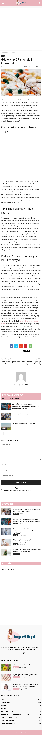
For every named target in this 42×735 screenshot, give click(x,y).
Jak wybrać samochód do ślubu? (24, 424)
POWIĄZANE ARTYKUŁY (12, 395)
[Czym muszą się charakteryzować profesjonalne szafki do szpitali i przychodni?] (6, 531)
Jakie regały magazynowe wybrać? (25, 414)
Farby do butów (7, 711)
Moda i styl (16, 554)
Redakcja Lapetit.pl (10, 66)
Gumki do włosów (7, 721)
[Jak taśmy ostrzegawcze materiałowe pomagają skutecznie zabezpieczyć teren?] (6, 406)
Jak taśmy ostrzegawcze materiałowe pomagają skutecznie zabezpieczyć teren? (25, 406)
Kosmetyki (16, 677)
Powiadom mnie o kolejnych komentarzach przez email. (19, 488)
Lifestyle (4, 428)
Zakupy (15, 535)
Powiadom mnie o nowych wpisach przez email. (17, 490)
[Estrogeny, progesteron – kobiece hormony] (6, 667)
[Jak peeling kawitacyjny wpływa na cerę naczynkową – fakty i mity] (6, 542)
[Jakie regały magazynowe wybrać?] (6, 416)
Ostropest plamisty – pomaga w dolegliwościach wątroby (31, 363)
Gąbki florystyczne (8, 724)
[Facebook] (18, 653)
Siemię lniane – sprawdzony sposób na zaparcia (10, 363)
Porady (3, 56)
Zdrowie (15, 513)
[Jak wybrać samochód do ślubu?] (6, 426)
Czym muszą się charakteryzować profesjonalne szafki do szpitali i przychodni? (24, 531)
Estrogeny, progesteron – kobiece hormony (26, 665)
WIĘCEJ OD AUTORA (10, 398)
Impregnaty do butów (9, 718)
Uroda (15, 544)
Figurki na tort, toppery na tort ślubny (15, 715)
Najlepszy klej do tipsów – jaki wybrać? (25, 675)
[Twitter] (24, 653)
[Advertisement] (21, 29)
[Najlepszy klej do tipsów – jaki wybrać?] (6, 677)
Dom (3, 699)
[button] (39, 3)
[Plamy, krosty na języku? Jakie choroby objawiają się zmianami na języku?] (6, 687)
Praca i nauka (6, 702)
